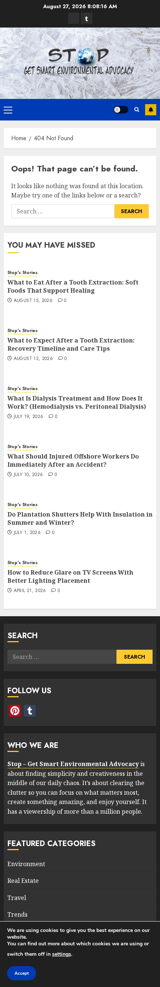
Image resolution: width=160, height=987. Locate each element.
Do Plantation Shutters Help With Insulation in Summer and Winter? (80, 518)
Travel (16, 898)
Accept (22, 973)
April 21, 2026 (30, 591)
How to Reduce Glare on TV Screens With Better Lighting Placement (70, 576)
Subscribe (150, 109)
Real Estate (23, 881)
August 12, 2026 (33, 359)
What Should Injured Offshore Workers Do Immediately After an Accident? (73, 460)
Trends (17, 914)
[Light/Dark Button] (120, 109)
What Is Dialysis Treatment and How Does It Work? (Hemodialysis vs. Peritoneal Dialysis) (76, 402)
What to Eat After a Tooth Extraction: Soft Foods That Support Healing (72, 286)
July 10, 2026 (28, 475)
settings (61, 954)
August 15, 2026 (33, 301)
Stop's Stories (22, 273)
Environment (26, 864)
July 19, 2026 (29, 417)
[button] (8, 109)
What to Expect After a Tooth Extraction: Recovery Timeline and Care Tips (71, 344)
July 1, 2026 (27, 533)
